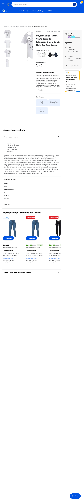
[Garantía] (58, 204)
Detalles (78, 58)
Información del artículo (13, 130)
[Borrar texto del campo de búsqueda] (72, 4)
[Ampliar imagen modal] (29, 38)
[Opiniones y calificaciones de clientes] (58, 272)
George (38, 31)
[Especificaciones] (58, 179)
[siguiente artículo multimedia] (29, 59)
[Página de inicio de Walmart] (8, 4)
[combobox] (44, 4)
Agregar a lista (74, 66)
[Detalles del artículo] (58, 137)
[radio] (38, 56)
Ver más (40, 90)
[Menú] (3, 4)
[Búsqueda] (74, 4)
